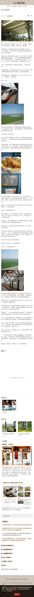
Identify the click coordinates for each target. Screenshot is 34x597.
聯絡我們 (25, 579)
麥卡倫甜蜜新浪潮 (6, 549)
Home (8, 6)
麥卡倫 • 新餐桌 (5, 557)
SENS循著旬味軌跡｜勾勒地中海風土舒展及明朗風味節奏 (17, 525)
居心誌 (3, 565)
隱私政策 (14, 591)
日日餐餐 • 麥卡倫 (6, 561)
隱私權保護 (14, 579)
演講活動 (24, 58)
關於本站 (8, 579)
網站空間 (3, 569)
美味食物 (21, 335)
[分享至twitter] (4, 350)
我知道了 (17, 594)
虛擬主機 (15, 569)
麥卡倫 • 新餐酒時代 (7, 545)
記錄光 (4, 412)
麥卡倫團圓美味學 (6, 553)
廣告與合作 (20, 579)
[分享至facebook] (1, 350)
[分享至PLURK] (3, 350)
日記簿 (19, 6)
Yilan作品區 (14, 6)
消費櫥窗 (4, 521)
